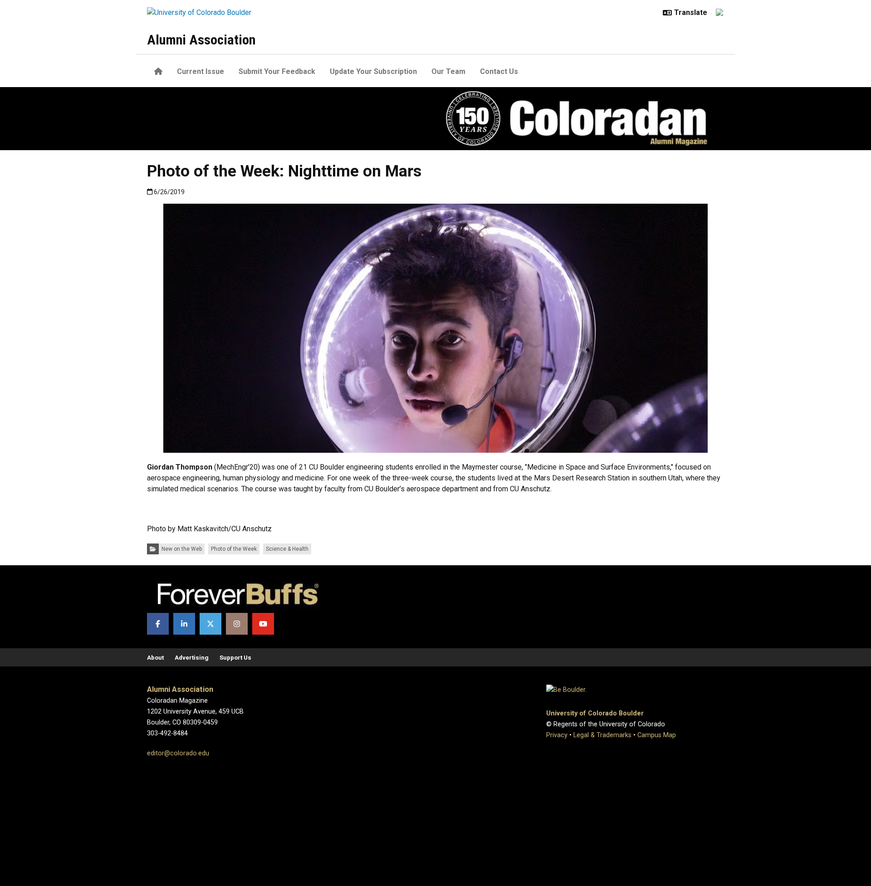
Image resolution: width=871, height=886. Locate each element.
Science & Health (287, 549)
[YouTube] (263, 624)
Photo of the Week (234, 549)
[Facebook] (158, 624)
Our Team (448, 71)
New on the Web (181, 549)
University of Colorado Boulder (595, 713)
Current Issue (200, 71)
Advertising (192, 657)
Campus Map (656, 735)
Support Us (235, 657)
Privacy (557, 735)
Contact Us (499, 71)
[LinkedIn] (184, 624)
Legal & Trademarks (602, 735)
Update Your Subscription (373, 71)
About (155, 657)
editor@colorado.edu (178, 753)
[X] (210, 624)
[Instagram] (237, 624)
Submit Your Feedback (277, 71)
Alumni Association (201, 40)
